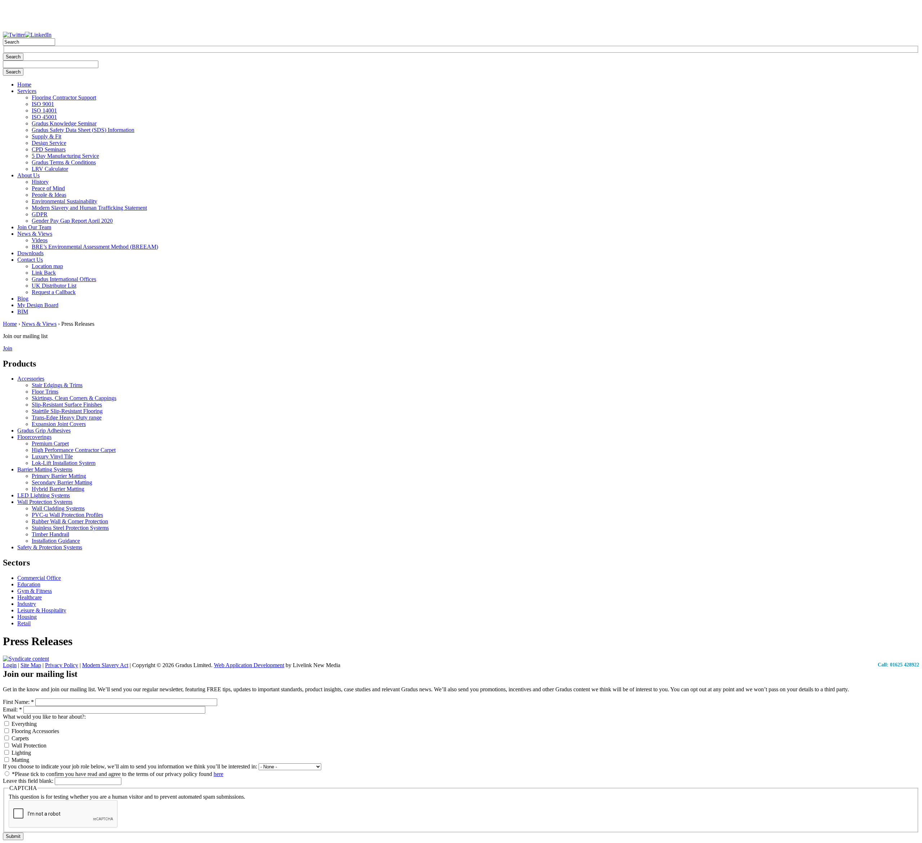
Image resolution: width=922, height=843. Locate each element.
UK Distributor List (54, 286)
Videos (40, 240)
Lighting (20, 753)
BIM (22, 312)
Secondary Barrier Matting (62, 482)
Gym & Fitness (34, 591)
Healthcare (29, 597)
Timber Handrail (50, 534)
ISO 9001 (43, 104)
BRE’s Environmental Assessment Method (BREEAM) (95, 247)
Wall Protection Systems (44, 502)
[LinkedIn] (38, 35)
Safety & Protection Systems (49, 547)
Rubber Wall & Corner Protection (70, 521)
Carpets (19, 738)
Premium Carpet (50, 443)
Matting (19, 760)
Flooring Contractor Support (64, 97)
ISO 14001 (44, 110)
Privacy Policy (61, 665)
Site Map (31, 665)
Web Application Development (249, 665)
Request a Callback (54, 292)
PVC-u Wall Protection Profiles (67, 515)
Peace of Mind (48, 188)
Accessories (30, 379)
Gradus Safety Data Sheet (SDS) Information (83, 130)
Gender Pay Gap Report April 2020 (72, 221)
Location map (47, 266)
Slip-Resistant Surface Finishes (67, 404)
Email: (12, 709)
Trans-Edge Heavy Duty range (67, 417)
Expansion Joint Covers (59, 424)
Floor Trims (45, 392)
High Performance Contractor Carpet (74, 450)
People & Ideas (49, 195)
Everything (23, 724)
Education (28, 584)
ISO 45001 (44, 117)
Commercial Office (39, 578)
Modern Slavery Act (105, 665)
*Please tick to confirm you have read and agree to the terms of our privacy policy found (116, 774)
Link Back (44, 273)
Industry (26, 604)
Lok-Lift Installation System (63, 463)
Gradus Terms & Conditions (64, 162)
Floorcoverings (34, 437)
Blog (22, 299)
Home (24, 84)
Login (10, 665)
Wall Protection (28, 745)
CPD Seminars (49, 149)
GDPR (40, 214)
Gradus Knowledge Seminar (64, 123)
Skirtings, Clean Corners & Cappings (74, 398)
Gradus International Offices (64, 279)
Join (7, 348)
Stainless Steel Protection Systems (70, 528)
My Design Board (37, 305)
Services (26, 91)
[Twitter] (14, 35)
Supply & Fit (46, 136)
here (218, 774)
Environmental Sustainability (64, 201)
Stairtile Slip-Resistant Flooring (67, 411)
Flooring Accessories (34, 731)
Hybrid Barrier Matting (58, 489)
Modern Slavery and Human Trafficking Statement (89, 208)
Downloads (30, 253)
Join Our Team (34, 227)
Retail (24, 623)
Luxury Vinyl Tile (52, 456)
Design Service (49, 143)
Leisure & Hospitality (41, 610)
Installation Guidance (56, 541)
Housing (27, 617)
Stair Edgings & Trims (57, 385)
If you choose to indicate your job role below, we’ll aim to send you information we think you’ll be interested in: (131, 766)
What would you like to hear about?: (44, 717)
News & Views (34, 234)
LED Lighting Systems (43, 495)
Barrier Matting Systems (44, 469)
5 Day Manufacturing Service (65, 156)
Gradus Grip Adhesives (44, 430)
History (40, 182)
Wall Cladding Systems (58, 508)
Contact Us (30, 260)
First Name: (18, 702)
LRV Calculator (50, 169)
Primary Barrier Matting (59, 476)
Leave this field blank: (29, 781)
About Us (28, 175)
